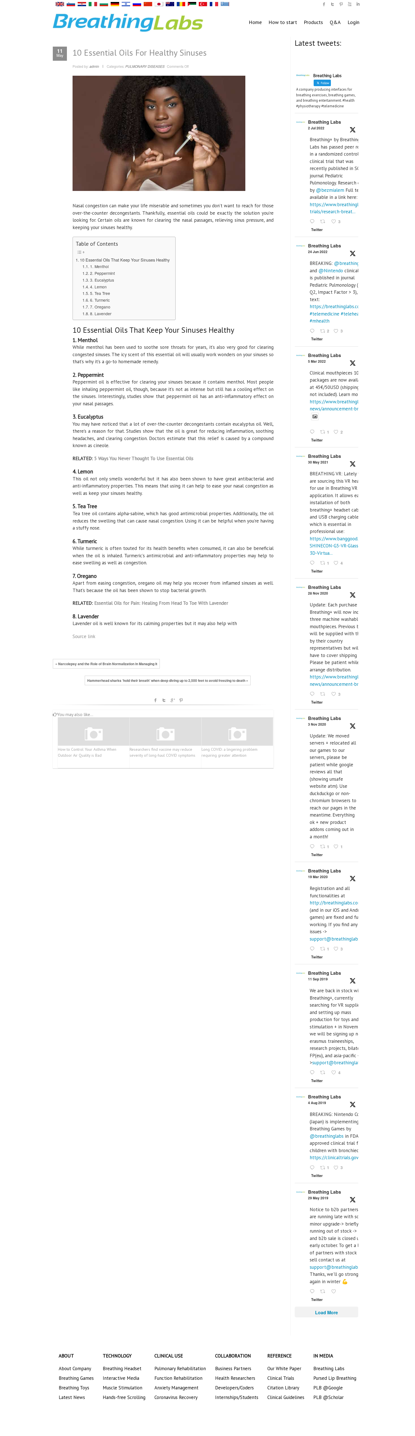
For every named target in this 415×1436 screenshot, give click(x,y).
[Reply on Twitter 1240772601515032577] (313, 949)
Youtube (349, 4)
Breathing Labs (324, 122)
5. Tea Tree (100, 293)
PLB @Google (328, 1388)
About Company (75, 1368)
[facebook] (324, 4)
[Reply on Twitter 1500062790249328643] (313, 432)
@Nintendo (330, 270)
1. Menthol (99, 266)
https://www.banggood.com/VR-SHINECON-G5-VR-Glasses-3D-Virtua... (343, 546)
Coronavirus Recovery (176, 1397)
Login (353, 22)
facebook (155, 700)
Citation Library (283, 1388)
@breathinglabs (351, 263)
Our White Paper (284, 1368)
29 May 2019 (318, 1197)
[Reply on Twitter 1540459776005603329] (313, 331)
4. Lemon (98, 287)
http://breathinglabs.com (336, 903)
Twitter (164, 700)
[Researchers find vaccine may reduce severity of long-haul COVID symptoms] (165, 734)
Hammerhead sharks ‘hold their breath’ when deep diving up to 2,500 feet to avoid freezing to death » (167, 680)
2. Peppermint (102, 273)
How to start (282, 22)
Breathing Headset (122, 1368)
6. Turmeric (100, 300)
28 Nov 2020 (318, 593)
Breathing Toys (74, 1388)
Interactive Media (121, 1378)
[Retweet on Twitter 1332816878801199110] (324, 694)
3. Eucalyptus (102, 280)
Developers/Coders (234, 1388)
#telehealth (353, 314)
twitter (332, 4)
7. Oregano (100, 307)
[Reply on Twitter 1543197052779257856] (313, 222)
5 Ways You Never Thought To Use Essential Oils (143, 458)
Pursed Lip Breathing (334, 1378)
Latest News (72, 1397)
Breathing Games (76, 1378)
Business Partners (233, 1368)
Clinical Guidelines (285, 1397)
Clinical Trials (280, 1378)
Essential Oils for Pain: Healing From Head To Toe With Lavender (161, 603)
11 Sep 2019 (318, 979)
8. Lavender (101, 313)
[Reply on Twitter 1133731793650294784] (313, 1291)
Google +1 (172, 700)
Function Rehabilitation (178, 1378)
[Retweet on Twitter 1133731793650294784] (324, 1291)
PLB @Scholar (328, 1397)
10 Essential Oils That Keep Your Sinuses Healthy (125, 260)
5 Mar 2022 (317, 361)
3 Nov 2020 (317, 724)
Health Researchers (235, 1378)
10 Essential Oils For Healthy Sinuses (140, 52)
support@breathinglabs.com (340, 939)
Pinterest (181, 700)
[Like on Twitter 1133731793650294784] (335, 1291)
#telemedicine (324, 314)
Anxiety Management (176, 1388)
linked (358, 4)
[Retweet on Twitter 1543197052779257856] (324, 222)
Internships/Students (236, 1397)
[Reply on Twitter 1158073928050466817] (313, 1168)
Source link (84, 636)
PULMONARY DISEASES (145, 66)
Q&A (335, 22)
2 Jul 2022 (316, 127)
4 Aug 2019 (317, 1102)
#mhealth (319, 321)
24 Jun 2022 (317, 251)
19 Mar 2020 (318, 876)
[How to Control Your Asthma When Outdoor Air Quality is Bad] (94, 734)
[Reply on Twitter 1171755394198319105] (313, 1073)
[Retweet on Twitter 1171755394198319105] (324, 1073)
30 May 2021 (318, 462)
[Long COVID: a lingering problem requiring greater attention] (237, 734)
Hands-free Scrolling (124, 1397)
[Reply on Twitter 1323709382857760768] (313, 847)
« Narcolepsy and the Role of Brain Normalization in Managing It (106, 663)
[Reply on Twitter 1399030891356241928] (313, 563)
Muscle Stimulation (122, 1388)
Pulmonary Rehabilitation (180, 1368)
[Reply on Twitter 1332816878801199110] (313, 694)
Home (255, 22)
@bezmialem (330, 190)
